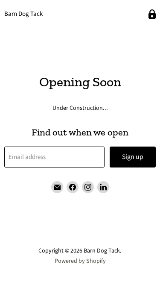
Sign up (132, 157)
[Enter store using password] (152, 14)
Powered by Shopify (80, 261)
